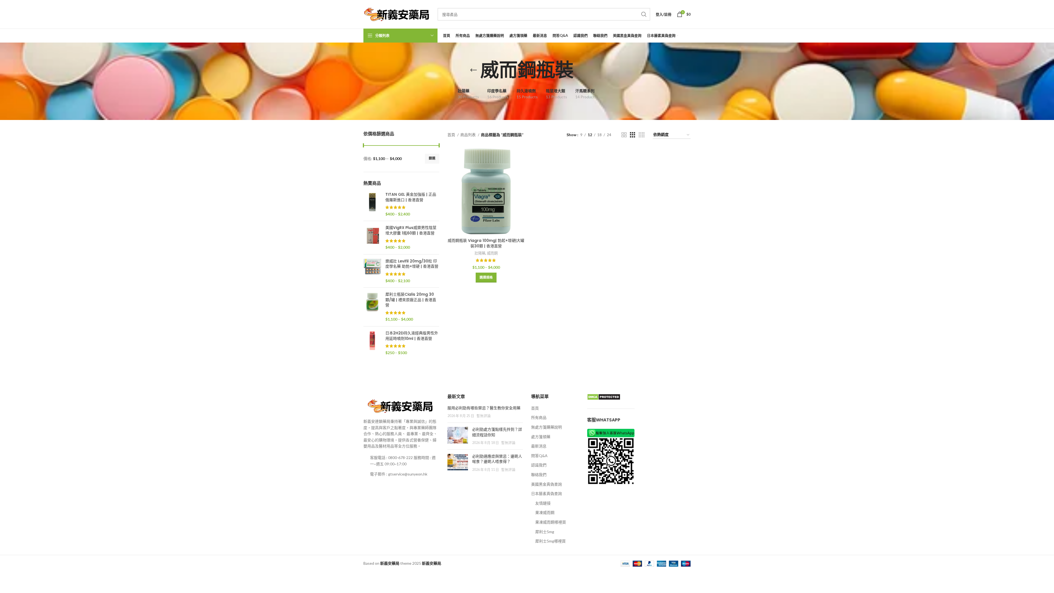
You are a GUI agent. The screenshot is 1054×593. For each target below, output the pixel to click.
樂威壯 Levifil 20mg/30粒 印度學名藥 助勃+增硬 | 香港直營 (411, 264)
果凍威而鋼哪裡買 (550, 522)
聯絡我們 (538, 474)
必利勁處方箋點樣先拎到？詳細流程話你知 (497, 432)
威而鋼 (492, 253)
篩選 (432, 158)
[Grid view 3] (632, 135)
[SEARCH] (644, 14)
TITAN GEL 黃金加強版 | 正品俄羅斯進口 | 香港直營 (410, 197)
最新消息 (538, 446)
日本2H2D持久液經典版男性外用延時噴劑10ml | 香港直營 (411, 336)
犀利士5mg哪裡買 (550, 541)
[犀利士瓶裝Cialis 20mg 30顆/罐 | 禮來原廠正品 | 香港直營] (372, 307)
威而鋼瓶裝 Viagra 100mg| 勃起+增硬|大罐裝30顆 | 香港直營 (486, 243)
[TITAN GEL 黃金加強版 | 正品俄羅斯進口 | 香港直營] (372, 204)
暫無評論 (483, 416)
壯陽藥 (480, 253)
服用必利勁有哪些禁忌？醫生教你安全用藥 (483, 408)
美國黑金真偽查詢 (546, 484)
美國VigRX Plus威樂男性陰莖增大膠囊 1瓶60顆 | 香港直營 (410, 230)
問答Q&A (539, 455)
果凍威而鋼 (544, 512)
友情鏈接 (543, 503)
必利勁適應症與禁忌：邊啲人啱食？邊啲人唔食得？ (497, 459)
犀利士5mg (544, 531)
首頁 (451, 134)
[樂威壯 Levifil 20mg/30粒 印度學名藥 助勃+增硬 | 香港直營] (372, 271)
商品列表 (468, 134)
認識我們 (538, 465)
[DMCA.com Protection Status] (603, 396)
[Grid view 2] (624, 135)
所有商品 (538, 417)
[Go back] (473, 70)
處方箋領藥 (540, 436)
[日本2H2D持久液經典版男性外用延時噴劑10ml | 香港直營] (372, 343)
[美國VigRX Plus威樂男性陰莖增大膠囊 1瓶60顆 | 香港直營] (372, 237)
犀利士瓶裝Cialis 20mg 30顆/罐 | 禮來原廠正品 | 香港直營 (410, 300)
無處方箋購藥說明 (546, 427)
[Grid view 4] (641, 135)
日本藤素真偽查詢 (546, 493)
